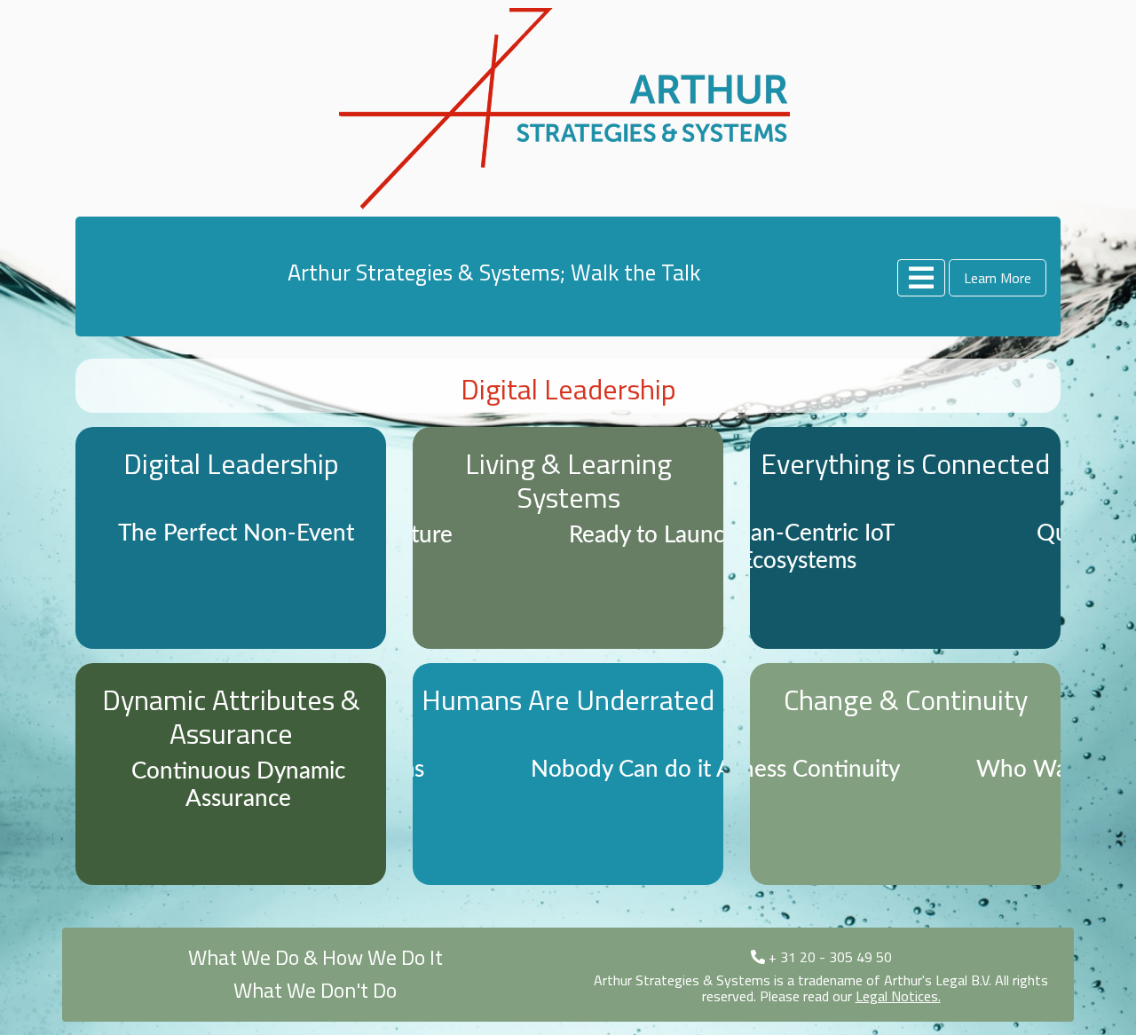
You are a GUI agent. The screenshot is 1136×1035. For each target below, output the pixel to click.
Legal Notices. (898, 996)
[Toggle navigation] (921, 277)
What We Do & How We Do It (315, 957)
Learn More (997, 277)
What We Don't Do (315, 990)
